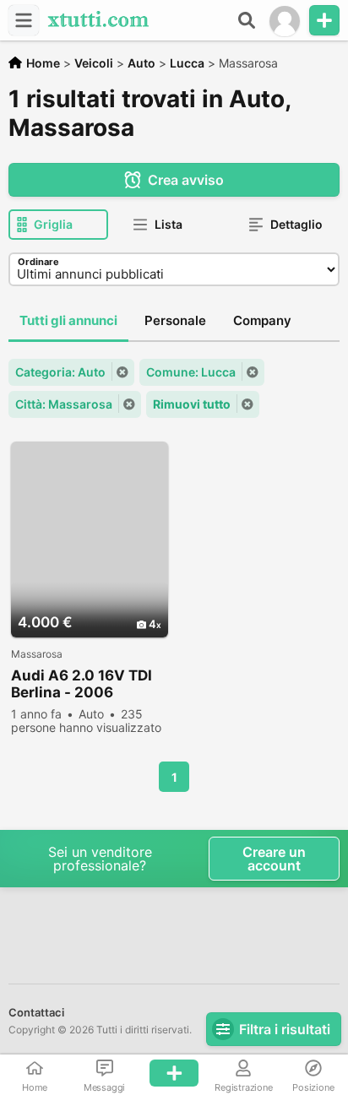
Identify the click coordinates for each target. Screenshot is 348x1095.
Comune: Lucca (191, 372)
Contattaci (36, 1012)
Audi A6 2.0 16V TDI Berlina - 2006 (81, 684)
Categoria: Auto (60, 372)
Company (262, 320)
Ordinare (38, 262)
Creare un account (274, 858)
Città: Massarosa (63, 404)
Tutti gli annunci (68, 320)
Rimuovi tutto (192, 404)
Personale (175, 320)
